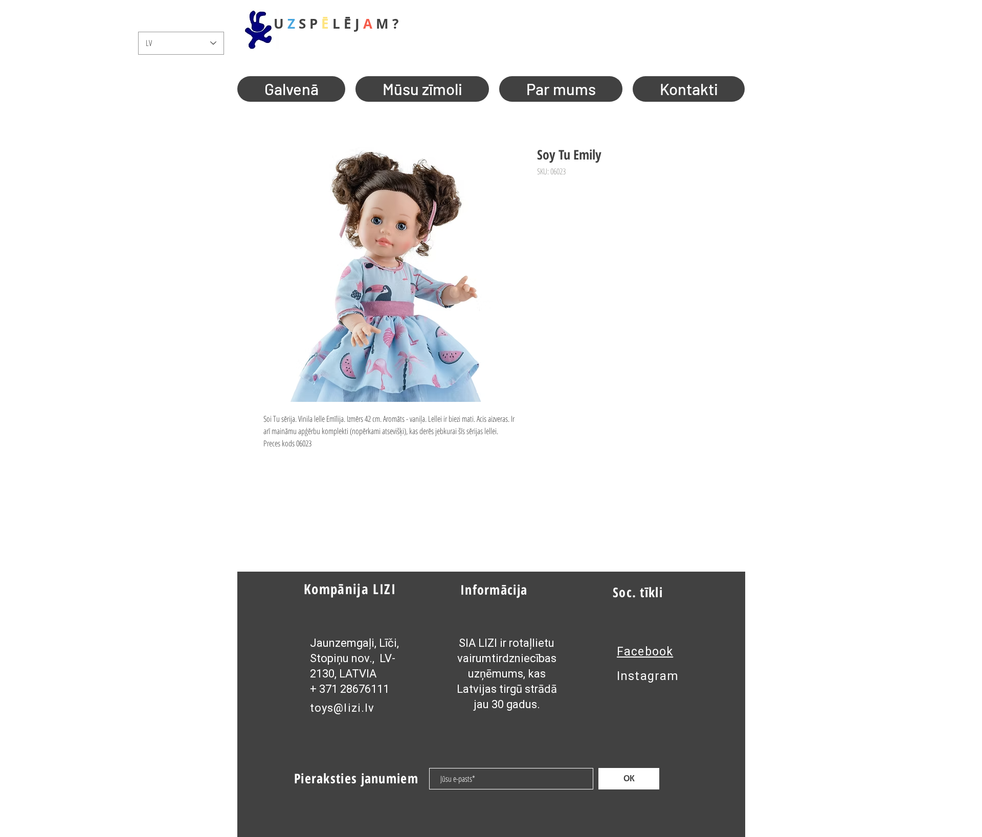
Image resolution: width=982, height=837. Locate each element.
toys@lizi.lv (342, 708)
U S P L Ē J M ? (336, 23)
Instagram (648, 676)
